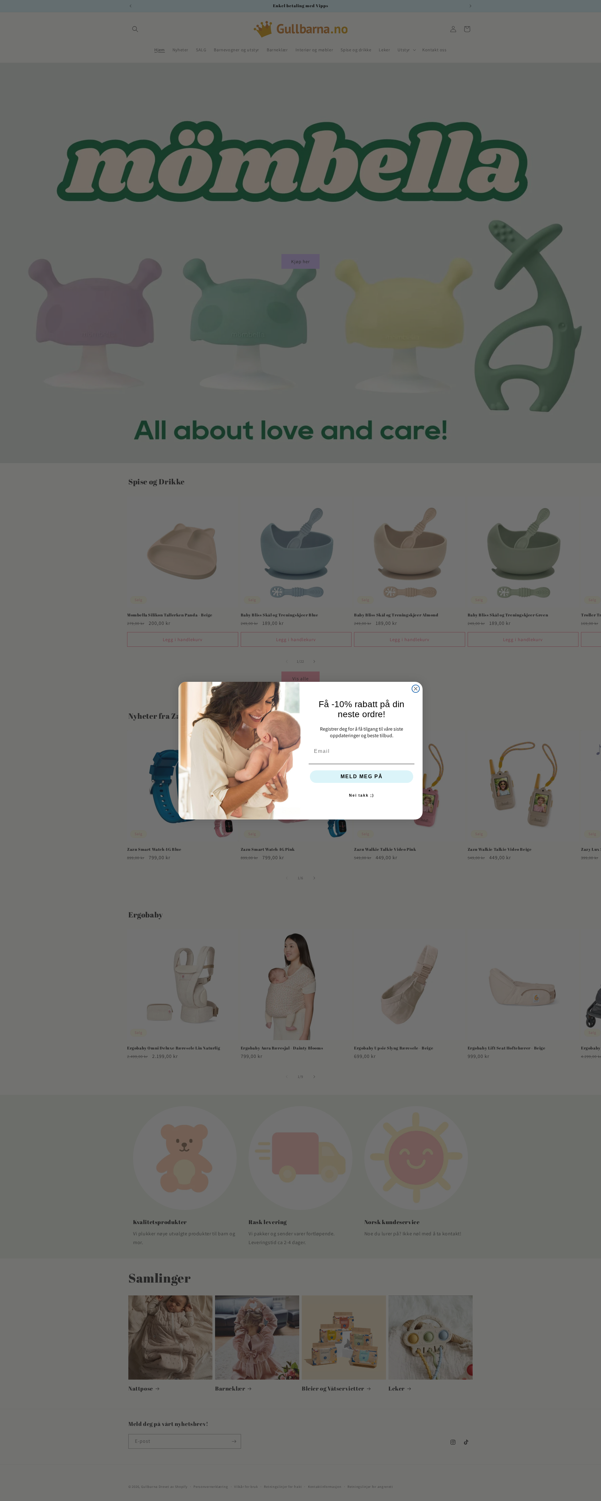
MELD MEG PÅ (362, 776)
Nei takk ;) (361, 795)
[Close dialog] (415, 688)
